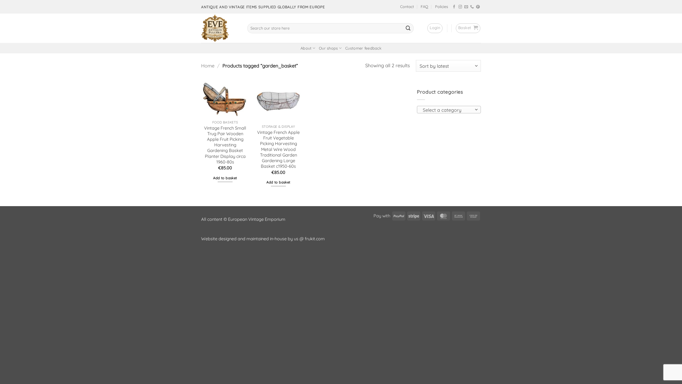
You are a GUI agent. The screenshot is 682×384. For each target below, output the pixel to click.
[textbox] (447, 110)
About (306, 48)
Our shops (328, 48)
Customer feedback (363, 48)
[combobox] (449, 109)
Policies (441, 6)
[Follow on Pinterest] (478, 7)
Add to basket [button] (225, 178)
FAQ (424, 6)
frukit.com (315, 238)
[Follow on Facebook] (454, 7)
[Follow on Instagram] (460, 7)
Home (207, 66)
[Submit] (408, 28)
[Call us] (472, 7)
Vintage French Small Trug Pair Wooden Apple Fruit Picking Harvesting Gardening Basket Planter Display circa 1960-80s (225, 145)
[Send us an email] (466, 7)
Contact (407, 6)
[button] (435, 28)
